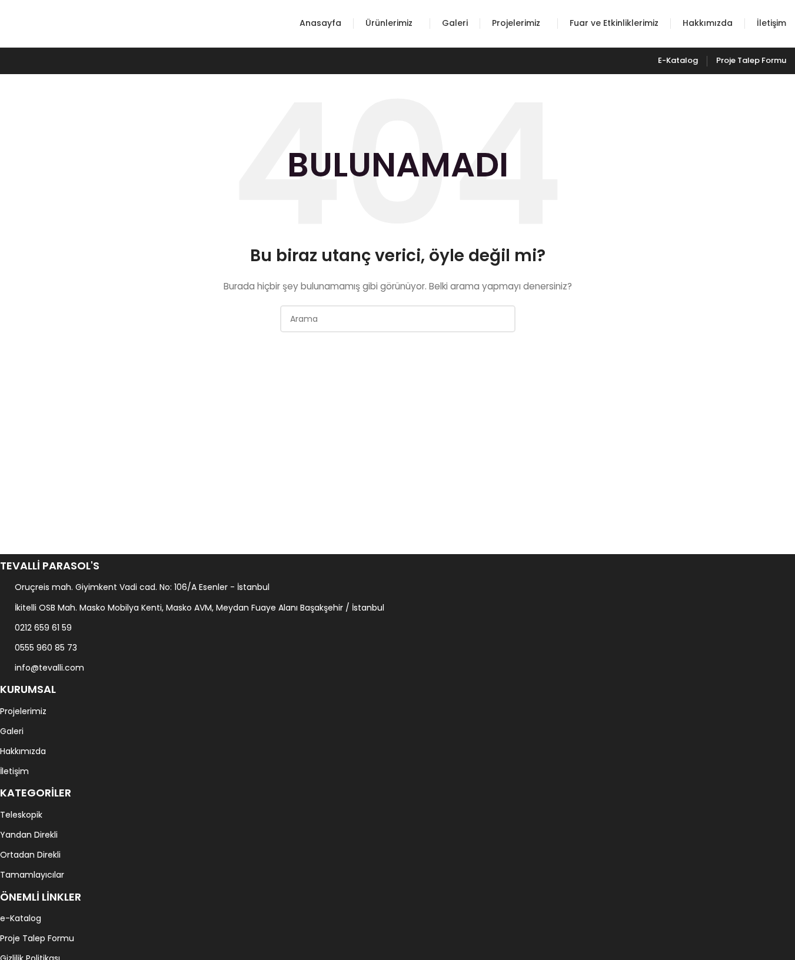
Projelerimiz (23, 711)
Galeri (12, 731)
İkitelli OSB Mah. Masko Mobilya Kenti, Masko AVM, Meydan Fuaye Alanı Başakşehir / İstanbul (199, 608)
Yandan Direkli (29, 835)
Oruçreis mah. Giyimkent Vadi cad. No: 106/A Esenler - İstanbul (142, 587)
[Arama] (283, 23)
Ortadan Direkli (30, 855)
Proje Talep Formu (37, 938)
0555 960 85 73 (46, 648)
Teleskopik (21, 815)
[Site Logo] (53, 23)
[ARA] (501, 318)
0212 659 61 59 (43, 628)
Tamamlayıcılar (32, 875)
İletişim (14, 771)
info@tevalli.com (49, 668)
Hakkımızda (23, 751)
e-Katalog (20, 918)
